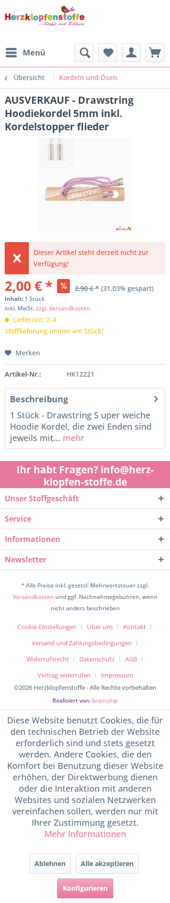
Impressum (117, 675)
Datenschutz (97, 659)
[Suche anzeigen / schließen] (84, 52)
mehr (72, 437)
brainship (105, 700)
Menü (34, 52)
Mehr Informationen (85, 834)
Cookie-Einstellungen (46, 627)
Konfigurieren (85, 888)
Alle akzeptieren (107, 863)
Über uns (100, 627)
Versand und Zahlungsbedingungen (82, 643)
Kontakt (134, 627)
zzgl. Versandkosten (63, 308)
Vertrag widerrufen (64, 675)
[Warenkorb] (154, 52)
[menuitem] (25, 52)
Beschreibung (39, 399)
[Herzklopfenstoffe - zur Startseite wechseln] (45, 21)
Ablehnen (50, 863)
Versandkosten (33, 597)
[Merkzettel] (107, 52)
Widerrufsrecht (47, 659)
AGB (131, 659)
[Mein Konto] (131, 52)
